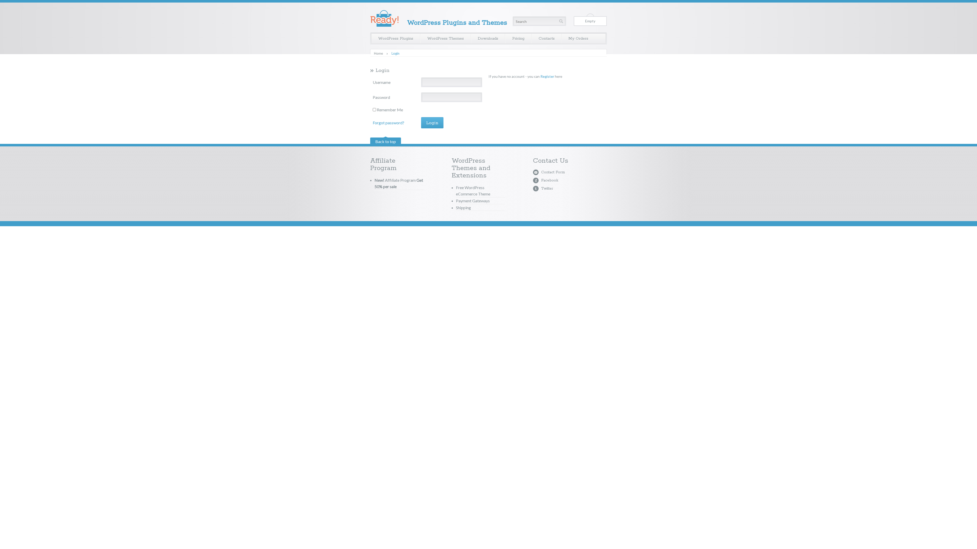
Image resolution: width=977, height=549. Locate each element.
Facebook (549, 180)
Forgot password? (388, 122)
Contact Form (553, 172)
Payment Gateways (473, 200)
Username (382, 82)
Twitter (547, 188)
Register (547, 76)
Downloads (488, 38)
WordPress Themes (445, 38)
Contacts (547, 38)
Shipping (463, 207)
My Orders (578, 38)
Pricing (518, 38)
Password (381, 97)
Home (378, 53)
